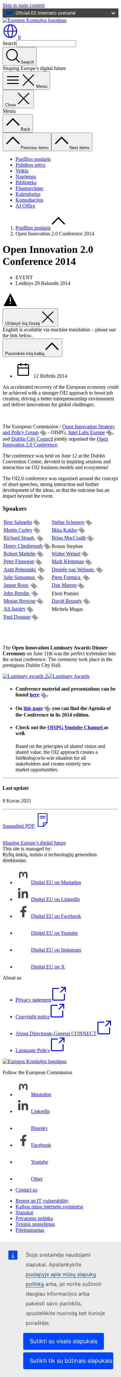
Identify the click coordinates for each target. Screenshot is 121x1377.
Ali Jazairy (14, 608)
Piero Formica (67, 577)
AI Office (25, 205)
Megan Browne (19, 601)
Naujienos (25, 176)
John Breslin (17, 593)
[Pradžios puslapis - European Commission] (34, 20)
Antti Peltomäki (20, 569)
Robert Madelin (19, 553)
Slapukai (24, 1212)
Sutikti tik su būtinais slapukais (71, 1360)
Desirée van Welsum (73, 569)
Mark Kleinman (68, 561)
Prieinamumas (29, 1230)
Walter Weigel (66, 553)
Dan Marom (64, 585)
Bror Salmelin (18, 522)
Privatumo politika (34, 1218)
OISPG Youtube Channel (75, 727)
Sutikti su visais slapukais (63, 1341)
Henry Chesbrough (23, 546)
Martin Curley (18, 530)
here (34, 694)
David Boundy (67, 601)
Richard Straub (19, 537)
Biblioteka (25, 182)
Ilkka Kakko (64, 530)
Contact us (26, 1190)
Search (9, 43)
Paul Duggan (17, 617)
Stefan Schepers (68, 522)
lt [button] (19, 37)
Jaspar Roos (16, 585)
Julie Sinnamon (20, 577)
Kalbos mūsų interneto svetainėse (49, 1206)
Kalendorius (27, 194)
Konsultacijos (29, 200)
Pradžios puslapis (33, 159)
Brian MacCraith (69, 537)
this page (33, 708)
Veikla (21, 170)
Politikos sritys (30, 165)
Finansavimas (29, 188)
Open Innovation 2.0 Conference (55, 441)
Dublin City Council (32, 439)
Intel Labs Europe (86, 432)
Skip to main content (24, 5)
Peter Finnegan (19, 561)
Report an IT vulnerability (41, 1201)
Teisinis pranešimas (35, 1224)
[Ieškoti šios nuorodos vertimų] (43, 433)
